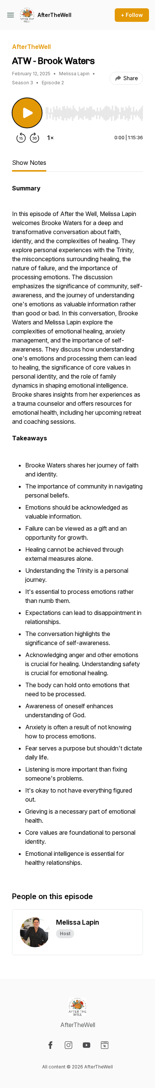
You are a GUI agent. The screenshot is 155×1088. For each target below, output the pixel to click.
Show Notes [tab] (29, 162)
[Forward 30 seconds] (34, 137)
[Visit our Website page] (104, 1045)
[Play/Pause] (27, 113)
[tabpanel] (77, 530)
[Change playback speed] (50, 137)
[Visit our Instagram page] (68, 1045)
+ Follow (132, 15)
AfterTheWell (54, 15)
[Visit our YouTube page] (86, 1045)
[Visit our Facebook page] (50, 1045)
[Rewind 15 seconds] (21, 137)
